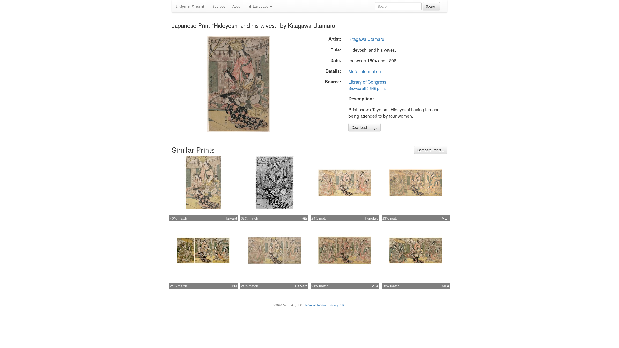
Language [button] (260, 6)
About (236, 6)
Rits (305, 218)
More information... (366, 71)
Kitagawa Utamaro (366, 39)
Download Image (364, 127)
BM (234, 285)
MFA (374, 285)
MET (445, 218)
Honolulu (371, 218)
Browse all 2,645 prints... (368, 88)
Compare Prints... (430, 149)
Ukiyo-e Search (190, 6)
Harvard (231, 218)
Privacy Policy (337, 305)
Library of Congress (367, 82)
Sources (219, 6)
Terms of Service (315, 305)
